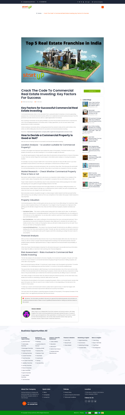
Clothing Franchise (27, 353)
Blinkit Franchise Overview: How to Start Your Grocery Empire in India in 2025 (94, 175)
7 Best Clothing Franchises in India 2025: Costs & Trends (94, 157)
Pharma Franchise (27, 368)
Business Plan (40, 350)
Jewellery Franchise (27, 363)
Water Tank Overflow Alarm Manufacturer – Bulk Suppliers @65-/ (94, 104)
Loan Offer (67, 340)
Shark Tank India (97, 342)
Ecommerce (82, 342)
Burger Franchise (26, 350)
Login (88, 2)
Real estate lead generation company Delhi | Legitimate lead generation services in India (49, 132)
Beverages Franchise (27, 348)
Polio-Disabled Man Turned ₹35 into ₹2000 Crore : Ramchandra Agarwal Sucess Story (94, 148)
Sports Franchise (26, 373)
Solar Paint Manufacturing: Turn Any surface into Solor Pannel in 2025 (94, 139)
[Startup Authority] (26, 7)
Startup (38, 360)
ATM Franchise (26, 341)
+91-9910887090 (42, 2)
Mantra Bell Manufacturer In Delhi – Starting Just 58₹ (94, 112)
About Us (76, 412)
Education (53, 344)
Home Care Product (56, 349)
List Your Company (98, 2)
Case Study (96, 340)
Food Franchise (26, 358)
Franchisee (39, 355)
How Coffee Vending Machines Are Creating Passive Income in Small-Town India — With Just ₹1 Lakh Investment (92, 129)
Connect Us (92, 91)
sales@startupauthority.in (29, 2)
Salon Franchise (26, 370)
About (45, 392)
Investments (40, 358)
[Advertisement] (62, 26)
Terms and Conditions (70, 397)
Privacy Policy (68, 392)
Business (39, 341)
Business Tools (40, 353)
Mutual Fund (68, 342)
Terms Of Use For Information (72, 395)
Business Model (40, 348)
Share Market (68, 345)
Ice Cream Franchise (27, 360)
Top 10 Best (96, 345)
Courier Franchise (26, 355)
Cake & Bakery (54, 341)
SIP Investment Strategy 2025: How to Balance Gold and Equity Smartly (94, 120)
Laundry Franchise (27, 365)
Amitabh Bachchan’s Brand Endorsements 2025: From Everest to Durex (94, 166)
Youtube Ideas (82, 347)
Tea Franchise (26, 379)
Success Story (40, 363)
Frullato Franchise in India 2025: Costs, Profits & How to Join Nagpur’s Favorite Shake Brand (94, 184)
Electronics (53, 346)
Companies (46, 395)
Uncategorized (96, 347)
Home (39, 13)
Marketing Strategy (83, 345)
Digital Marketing (83, 340)
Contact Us (46, 397)
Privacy (82, 412)
